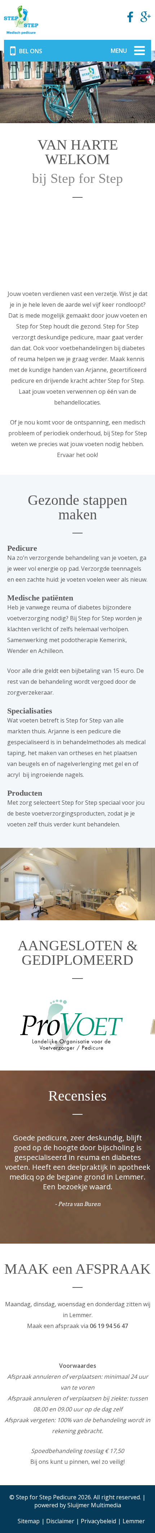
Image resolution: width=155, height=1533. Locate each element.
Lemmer (134, 1521)
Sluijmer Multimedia (94, 1505)
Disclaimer (60, 1521)
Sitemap (29, 1521)
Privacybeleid (98, 1521)
